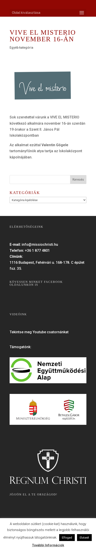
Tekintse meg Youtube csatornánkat (39, 332)
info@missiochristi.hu (40, 244)
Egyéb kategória (21, 47)
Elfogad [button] (67, 537)
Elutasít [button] (84, 537)
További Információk (48, 545)
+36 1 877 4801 (37, 250)
